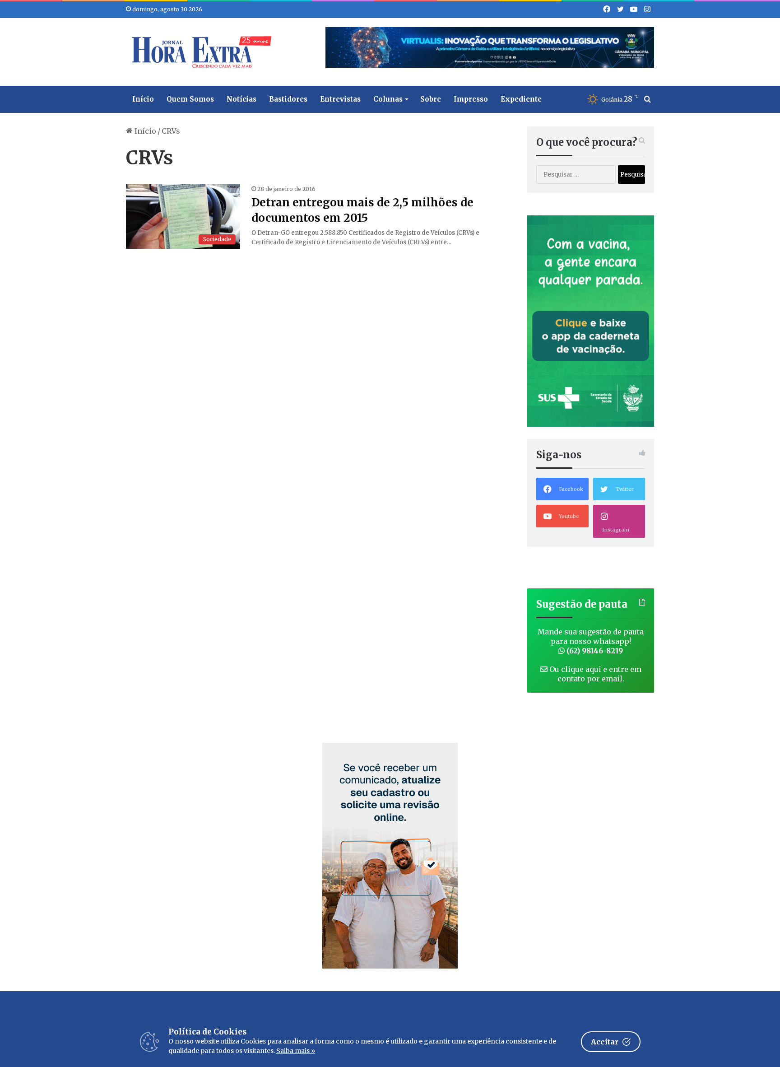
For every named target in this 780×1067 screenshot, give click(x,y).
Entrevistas (340, 99)
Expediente (521, 99)
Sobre (430, 99)
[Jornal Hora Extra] (199, 52)
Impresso (471, 99)
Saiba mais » (295, 1051)
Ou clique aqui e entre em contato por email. (594, 674)
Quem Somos (190, 99)
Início (143, 99)
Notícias (241, 99)
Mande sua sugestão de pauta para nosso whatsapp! (591, 641)
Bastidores (288, 99)
